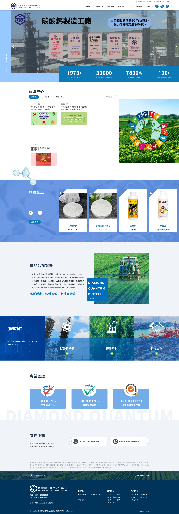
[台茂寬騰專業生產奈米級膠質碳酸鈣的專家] (26, 6)
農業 (118, 500)
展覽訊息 (59, 97)
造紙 (109, 500)
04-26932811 (142, 475)
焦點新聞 (34, 97)
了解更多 (108, 97)
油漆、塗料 (112, 497)
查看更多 (34, 222)
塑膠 (118, 494)
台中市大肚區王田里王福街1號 (42, 502)
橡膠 (109, 494)
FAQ (130, 6)
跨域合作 (111, 502)
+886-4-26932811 (41, 495)
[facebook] (31, 475)
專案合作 (81, 500)
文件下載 (149, 6)
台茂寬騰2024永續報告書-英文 (130, 441)
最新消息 (121, 6)
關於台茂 (88, 6)
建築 (118, 497)
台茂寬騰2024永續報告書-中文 (90, 441)
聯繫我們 (39, 475)
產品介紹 (99, 6)
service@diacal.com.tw (44, 500)
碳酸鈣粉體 (82, 494)
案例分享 (46, 97)
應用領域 (110, 6)
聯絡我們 (139, 6)
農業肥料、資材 (95, 495)
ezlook (147, 511)
